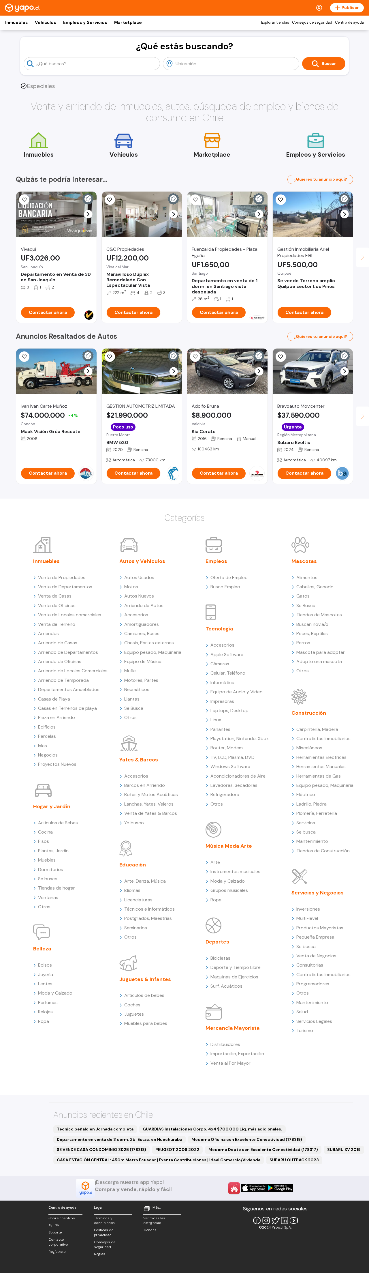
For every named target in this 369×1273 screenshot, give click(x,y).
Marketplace (128, 22)
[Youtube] (293, 1220)
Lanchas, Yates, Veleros (149, 804)
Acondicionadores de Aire (238, 776)
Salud (302, 1012)
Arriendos (48, 633)
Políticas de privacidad (103, 1232)
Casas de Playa (54, 699)
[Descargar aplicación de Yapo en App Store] (254, 1188)
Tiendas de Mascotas (319, 615)
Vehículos (45, 22)
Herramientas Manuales (321, 766)
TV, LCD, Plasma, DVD (232, 757)
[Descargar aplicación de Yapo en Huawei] (234, 1188)
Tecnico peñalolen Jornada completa (95, 1129)
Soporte (55, 1232)
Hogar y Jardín (51, 806)
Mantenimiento (312, 841)
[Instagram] (266, 1220)
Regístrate (56, 1251)
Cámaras (219, 664)
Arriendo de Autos (143, 605)
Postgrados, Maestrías (148, 918)
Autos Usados (139, 577)
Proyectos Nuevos (57, 764)
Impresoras (222, 701)
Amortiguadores (141, 624)
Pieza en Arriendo (56, 717)
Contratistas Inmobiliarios (323, 738)
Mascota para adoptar (320, 652)
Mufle (130, 671)
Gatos (303, 596)
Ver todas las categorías (154, 1220)
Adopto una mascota (319, 661)
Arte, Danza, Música (145, 881)
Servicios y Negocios (317, 892)
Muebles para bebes (145, 1023)
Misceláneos (309, 748)
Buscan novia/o (312, 624)
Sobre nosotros (61, 1218)
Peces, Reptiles (312, 633)
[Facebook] (256, 1220)
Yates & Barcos (138, 759)
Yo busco (134, 823)
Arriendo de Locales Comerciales (73, 671)
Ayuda (53, 1225)
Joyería (45, 974)
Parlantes (220, 729)
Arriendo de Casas (57, 643)
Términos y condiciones (104, 1220)
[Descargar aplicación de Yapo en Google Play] (280, 1188)
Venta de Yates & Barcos (150, 813)
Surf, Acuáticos (226, 986)
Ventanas (48, 897)
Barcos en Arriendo (144, 785)
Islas (42, 746)
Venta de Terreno (56, 624)
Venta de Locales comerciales (69, 615)
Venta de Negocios (316, 956)
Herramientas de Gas (318, 776)
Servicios (305, 823)
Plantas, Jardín (53, 851)
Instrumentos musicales (235, 871)
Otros (44, 907)
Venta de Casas (54, 596)
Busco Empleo (225, 587)
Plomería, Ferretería (316, 813)
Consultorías (309, 965)
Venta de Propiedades (61, 577)
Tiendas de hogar (56, 888)
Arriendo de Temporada (63, 680)
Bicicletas (220, 958)
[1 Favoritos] (195, 199)
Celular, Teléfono (227, 673)
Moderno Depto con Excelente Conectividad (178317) (263, 1149)
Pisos (43, 841)
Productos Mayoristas (319, 928)
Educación (132, 864)
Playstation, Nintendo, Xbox (239, 738)
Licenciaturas (138, 900)
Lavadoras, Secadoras (233, 785)
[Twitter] (275, 1220)
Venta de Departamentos (65, 587)
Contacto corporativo (58, 1242)
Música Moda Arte (229, 846)
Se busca (47, 879)
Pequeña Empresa (315, 937)
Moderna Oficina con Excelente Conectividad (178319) (246, 1139)
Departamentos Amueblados (68, 689)
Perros (303, 643)
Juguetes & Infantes (145, 979)
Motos (131, 587)
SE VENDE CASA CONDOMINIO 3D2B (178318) (101, 1149)
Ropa (43, 1021)
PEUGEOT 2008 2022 (177, 1149)
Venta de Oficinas (57, 605)
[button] (88, 214)
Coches (132, 1005)
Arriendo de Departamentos (68, 652)
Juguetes (134, 1014)
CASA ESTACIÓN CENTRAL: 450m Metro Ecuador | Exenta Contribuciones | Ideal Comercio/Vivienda (158, 1159)
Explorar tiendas (275, 22)
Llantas (132, 699)
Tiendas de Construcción (323, 851)
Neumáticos (136, 689)
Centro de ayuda (349, 22)
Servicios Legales (314, 1021)
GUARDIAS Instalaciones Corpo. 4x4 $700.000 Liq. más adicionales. (212, 1129)
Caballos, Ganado (315, 587)
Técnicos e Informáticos (149, 909)
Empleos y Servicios (85, 22)
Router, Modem (226, 748)
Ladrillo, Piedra (311, 804)
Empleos (216, 561)
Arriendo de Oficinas (59, 661)
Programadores (312, 984)
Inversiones (308, 909)
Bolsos (45, 965)
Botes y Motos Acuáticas (151, 794)
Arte (215, 862)
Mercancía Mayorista (233, 1028)
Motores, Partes (141, 680)
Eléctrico (305, 794)
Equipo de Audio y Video (236, 692)
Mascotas (304, 561)
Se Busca (133, 708)
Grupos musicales (229, 890)
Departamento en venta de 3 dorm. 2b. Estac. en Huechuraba (119, 1139)
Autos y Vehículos (142, 561)
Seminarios (135, 928)
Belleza (42, 948)
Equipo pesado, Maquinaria (152, 652)
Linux (215, 720)
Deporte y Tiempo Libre (235, 967)
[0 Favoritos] (24, 199)
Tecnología (219, 628)
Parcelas (47, 736)
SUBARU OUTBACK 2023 (294, 1159)
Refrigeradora (224, 794)
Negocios (48, 755)
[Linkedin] (284, 1220)
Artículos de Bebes (58, 823)
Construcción (308, 712)
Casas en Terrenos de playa (67, 708)
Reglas (99, 1254)
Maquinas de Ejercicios (234, 977)
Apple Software (226, 655)
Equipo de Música (142, 661)
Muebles (47, 860)
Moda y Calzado (55, 993)
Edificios (47, 727)
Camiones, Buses (141, 633)
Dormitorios (50, 869)
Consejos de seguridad (312, 22)
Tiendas (150, 1230)
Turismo (304, 1030)
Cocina (45, 832)
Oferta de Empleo (229, 577)
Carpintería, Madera (317, 729)
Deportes (217, 941)
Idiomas (132, 890)
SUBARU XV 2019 (344, 1149)
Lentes (45, 984)
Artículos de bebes (144, 995)
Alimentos (306, 577)
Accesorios (136, 615)
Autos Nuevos (139, 596)
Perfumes (48, 1002)
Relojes (45, 1012)
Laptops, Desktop (229, 710)
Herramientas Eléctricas (321, 757)
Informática (222, 682)
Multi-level (307, 918)
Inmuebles (16, 22)
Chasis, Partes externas (149, 643)
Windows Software (230, 766)
